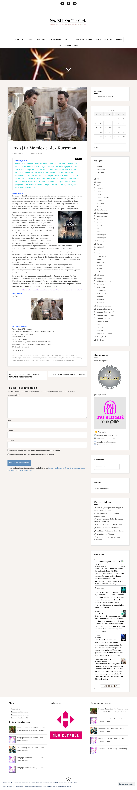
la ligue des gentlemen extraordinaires (46, 358)
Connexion (15, 709)
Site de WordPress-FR (19, 718)
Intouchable (99, 635)
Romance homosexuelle (106, 312)
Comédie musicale (104, 197)
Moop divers (101, 284)
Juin (28, 358)
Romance (100, 296)
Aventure (50, 355)
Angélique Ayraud (101, 566)
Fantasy (100, 244)
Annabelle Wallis (39, 355)
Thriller (100, 327)
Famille (99, 231)
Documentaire (102, 213)
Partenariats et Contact (60, 40)
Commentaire (13, 395)
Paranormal (101, 290)
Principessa (99, 588)
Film (40, 153)
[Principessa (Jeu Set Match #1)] (123, 590)
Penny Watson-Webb (102, 661)
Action (99, 166)
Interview (100, 262)
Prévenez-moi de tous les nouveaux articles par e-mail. (32, 454)
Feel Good (100, 247)
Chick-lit (100, 188)
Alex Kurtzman (26, 355)
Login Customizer (104, 40)
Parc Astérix (101, 293)
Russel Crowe (76, 358)
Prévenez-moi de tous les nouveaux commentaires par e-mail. (34, 450)
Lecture (41, 40)
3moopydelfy (30, 153)
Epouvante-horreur (69, 355)
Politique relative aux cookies (62, 787)
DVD (98, 228)
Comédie (100, 191)
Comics (99, 200)
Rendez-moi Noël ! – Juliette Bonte (110, 525)
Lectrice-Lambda (23, 728)
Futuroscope (101, 256)
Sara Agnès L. (100, 614)
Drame (99, 219)
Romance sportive (104, 318)
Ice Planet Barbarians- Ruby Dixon (110, 531)
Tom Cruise (39, 360)
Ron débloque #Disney (105, 534)
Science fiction (102, 321)
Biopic (99, 182)
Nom (10, 420)
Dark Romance (102, 210)
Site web (10, 440)
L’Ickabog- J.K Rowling (36, 767)
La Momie (66, 358)
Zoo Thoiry (101, 340)
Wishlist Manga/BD (101, 488)
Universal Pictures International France (59, 360)
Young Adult (101, 337)
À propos (19, 40)
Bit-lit (99, 185)
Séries (119, 40)
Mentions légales (83, 40)
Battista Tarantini (101, 590)
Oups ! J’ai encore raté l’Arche (108, 528)
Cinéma (30, 40)
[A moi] (123, 613)
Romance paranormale (106, 315)
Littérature (101, 275)
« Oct (96, 147)
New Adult (101, 287)
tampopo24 (21, 738)
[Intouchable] (123, 637)
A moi (97, 612)
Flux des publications (19, 712)
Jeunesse (100, 266)
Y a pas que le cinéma (68, 45)
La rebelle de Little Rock (104, 659)
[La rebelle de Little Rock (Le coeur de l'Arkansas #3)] (123, 661)
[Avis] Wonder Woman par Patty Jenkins (67, 374)
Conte (99, 207)
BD (98, 179)
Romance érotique (104, 306)
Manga (99, 278)
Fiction (99, 250)
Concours (100, 204)
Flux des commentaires (20, 715)
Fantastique (17, 358)
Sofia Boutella (17, 360)
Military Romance (104, 281)
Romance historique (104, 309)
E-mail (10, 430)
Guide (99, 259)
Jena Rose (99, 637)
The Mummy (29, 360)
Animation (101, 170)
